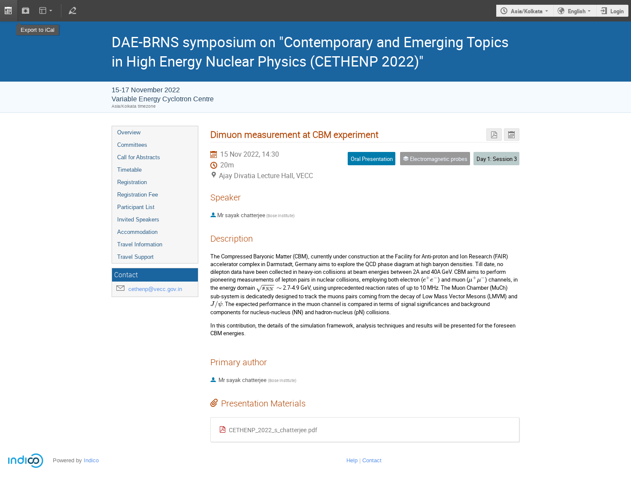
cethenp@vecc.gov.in (155, 289)
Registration (132, 182)
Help (352, 460)
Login (617, 11)
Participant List (136, 207)
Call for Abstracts (138, 157)
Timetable (129, 170)
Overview (128, 132)
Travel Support (135, 257)
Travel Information (139, 244)
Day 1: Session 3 (496, 159)
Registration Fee (137, 194)
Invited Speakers (138, 219)
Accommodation (137, 232)
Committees (132, 145)
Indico (91, 460)
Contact (372, 460)
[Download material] (25, 10)
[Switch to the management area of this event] (72, 10)
